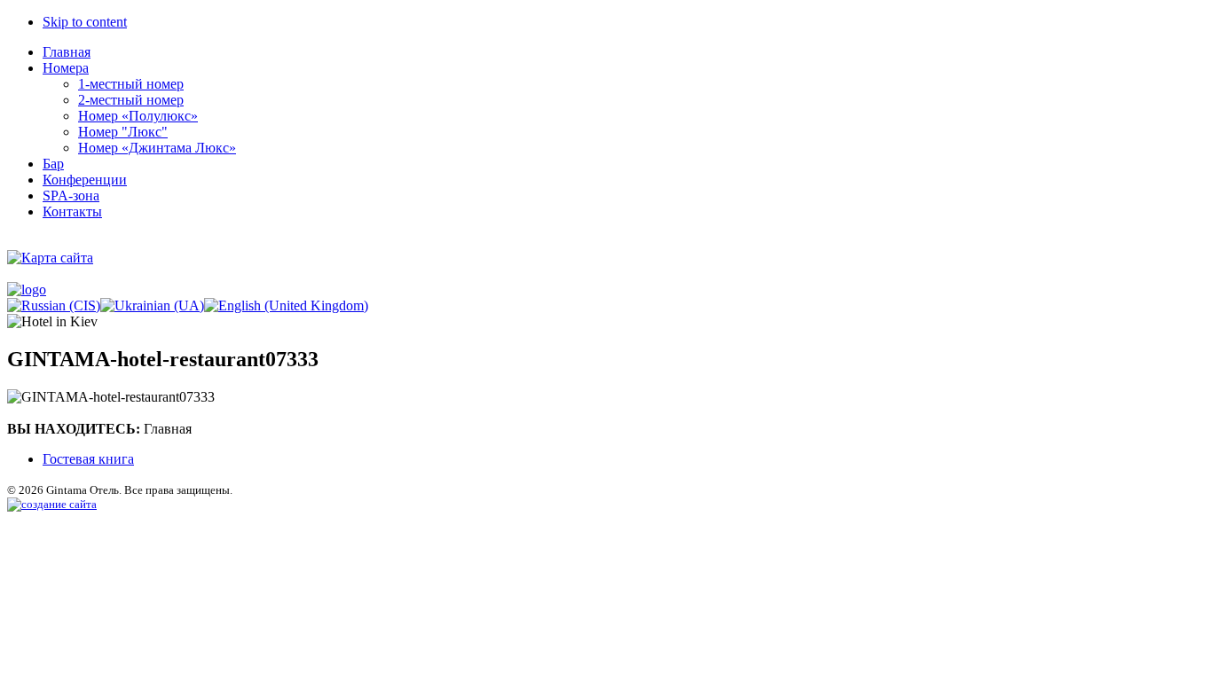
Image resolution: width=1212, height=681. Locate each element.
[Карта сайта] (50, 257)
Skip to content (85, 21)
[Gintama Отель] (26, 289)
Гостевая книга (88, 458)
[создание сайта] (52, 504)
